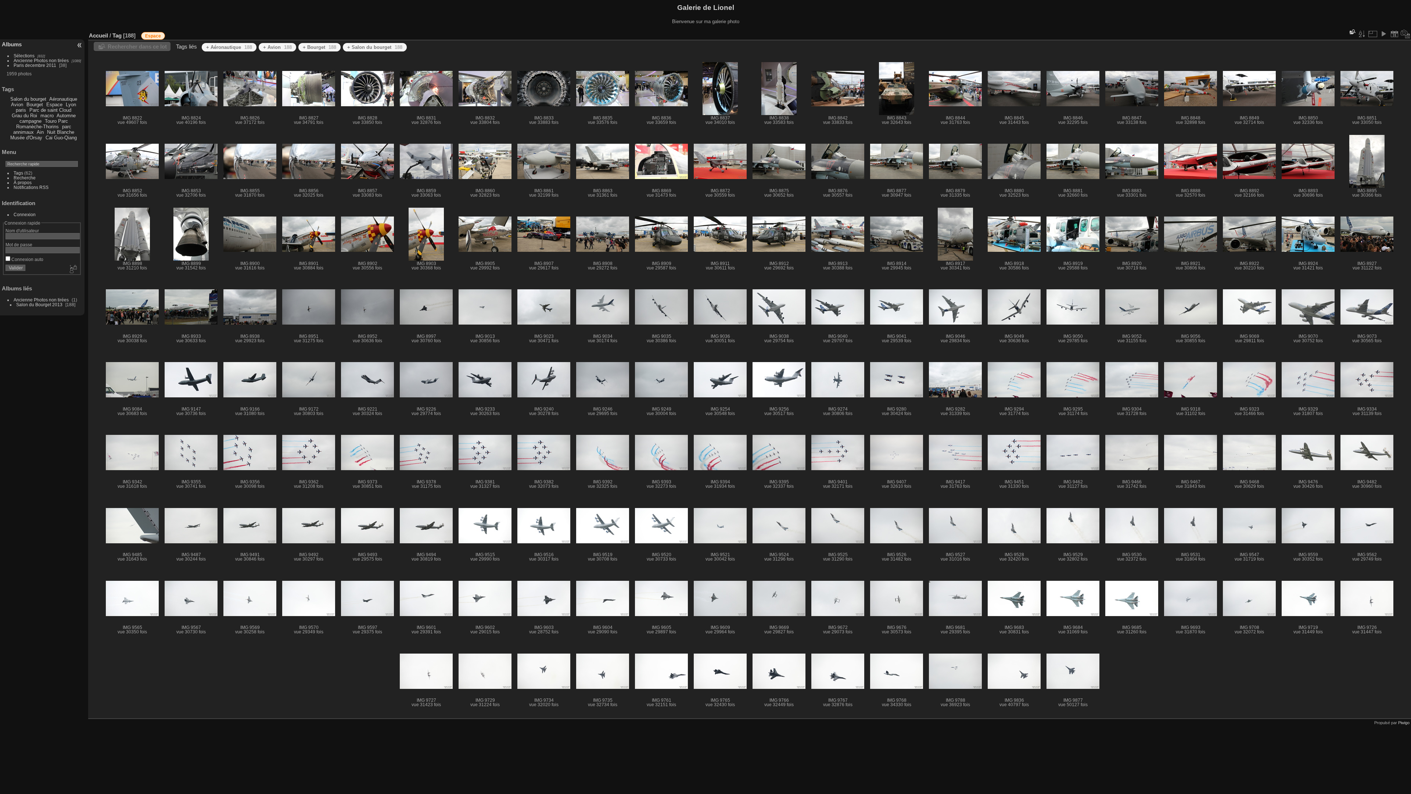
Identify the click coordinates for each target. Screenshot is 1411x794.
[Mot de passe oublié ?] (73, 269)
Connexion (25, 214)
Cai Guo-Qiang (61, 137)
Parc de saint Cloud (50, 110)
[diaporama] (1383, 34)
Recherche (25, 177)
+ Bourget (319, 47)
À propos (23, 182)
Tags (18, 173)
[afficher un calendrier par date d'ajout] (1394, 34)
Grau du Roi (24, 115)
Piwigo (1404, 722)
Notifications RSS (31, 187)
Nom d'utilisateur (22, 230)
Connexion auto (26, 259)
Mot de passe (19, 244)
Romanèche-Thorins (37, 126)
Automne (66, 115)
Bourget (34, 104)
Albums (12, 44)
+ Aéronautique (229, 47)
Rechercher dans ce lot (137, 46)
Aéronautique (63, 99)
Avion (17, 104)
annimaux (23, 132)
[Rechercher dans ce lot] (1352, 32)
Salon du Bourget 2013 (39, 304)
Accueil (98, 35)
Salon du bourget (28, 99)
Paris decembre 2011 (35, 65)
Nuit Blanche (60, 132)
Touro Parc (56, 121)
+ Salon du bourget (374, 47)
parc (66, 126)
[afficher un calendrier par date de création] (1405, 34)
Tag (117, 35)
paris (21, 110)
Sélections (24, 55)
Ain (40, 132)
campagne (30, 121)
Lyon (71, 104)
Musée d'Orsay (26, 137)
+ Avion (277, 47)
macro (47, 115)
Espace (54, 104)
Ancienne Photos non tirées (41, 60)
